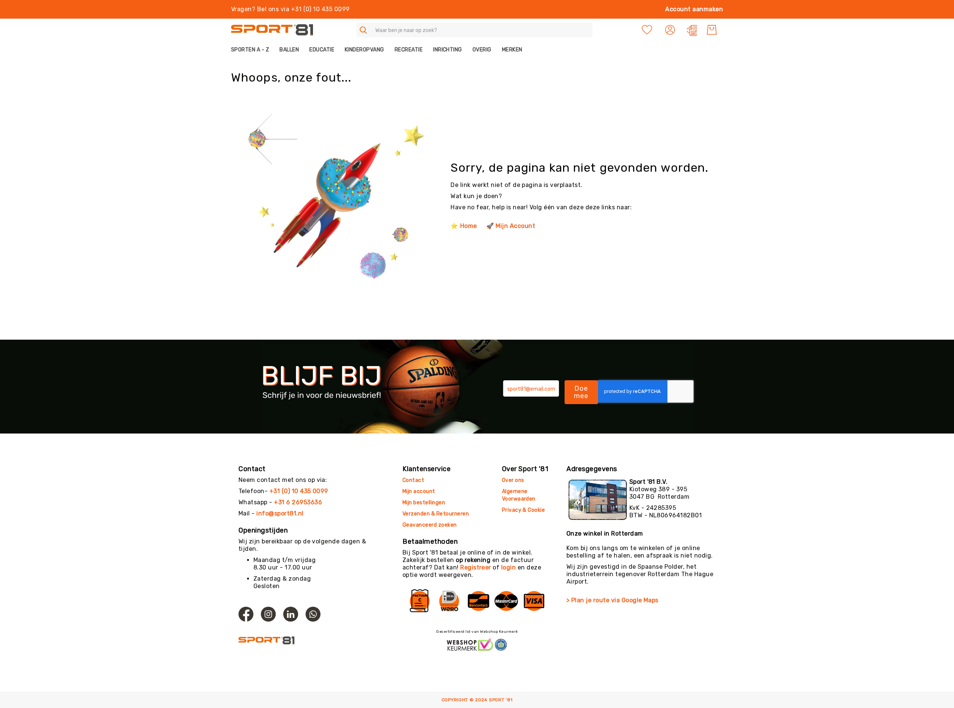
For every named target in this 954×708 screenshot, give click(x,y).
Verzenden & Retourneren (435, 514)
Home (468, 225)
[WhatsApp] (313, 614)
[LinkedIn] (290, 614)
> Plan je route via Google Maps (612, 600)
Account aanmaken (694, 9)
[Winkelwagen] (711, 29)
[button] (671, 29)
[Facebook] (245, 614)
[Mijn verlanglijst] (646, 29)
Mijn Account (515, 225)
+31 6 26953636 (298, 502)
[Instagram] (268, 614)
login (508, 567)
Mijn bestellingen (423, 502)
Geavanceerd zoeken (429, 525)
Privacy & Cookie (524, 510)
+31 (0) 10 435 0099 (298, 491)
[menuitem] (252, 49)
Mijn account (418, 491)
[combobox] (475, 30)
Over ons (513, 480)
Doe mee (581, 392)
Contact (413, 480)
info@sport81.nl (279, 513)
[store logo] (272, 30)
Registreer (475, 567)
